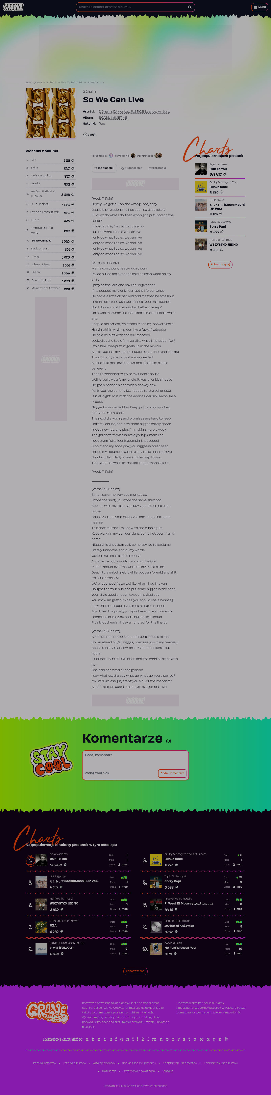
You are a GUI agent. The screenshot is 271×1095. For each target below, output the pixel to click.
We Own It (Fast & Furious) (43, 194)
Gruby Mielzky (218, 182)
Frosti (228, 240)
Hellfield (214, 240)
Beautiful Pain (41, 280)
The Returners (197, 854)
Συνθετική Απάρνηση (179, 926)
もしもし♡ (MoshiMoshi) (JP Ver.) (227, 207)
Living (35, 257)
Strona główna (34, 83)
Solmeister (183, 921)
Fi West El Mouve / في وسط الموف (188, 903)
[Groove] (13, 7)
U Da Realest (39, 204)
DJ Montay (121, 111)
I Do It (35, 220)
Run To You (218, 169)
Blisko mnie (218, 187)
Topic (212, 222)
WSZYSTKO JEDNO (223, 244)
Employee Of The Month (42, 230)
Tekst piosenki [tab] (104, 168)
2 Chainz (51, 83)
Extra (34, 168)
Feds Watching (41, 176)
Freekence (171, 899)
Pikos (167, 921)
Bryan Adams (218, 165)
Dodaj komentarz (172, 773)
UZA (53, 925)
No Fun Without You (180, 948)
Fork (33, 160)
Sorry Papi (217, 226)
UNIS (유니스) (217, 200)
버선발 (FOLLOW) (62, 948)
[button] (260, 7)
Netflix (36, 272)
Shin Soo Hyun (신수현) (64, 921)
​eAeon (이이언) (173, 943)
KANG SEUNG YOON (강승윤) (67, 943)
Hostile (187, 899)
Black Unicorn (40, 249)
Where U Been (41, 265)
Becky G (226, 222)
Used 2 (35, 184)
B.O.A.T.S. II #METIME (72, 83)
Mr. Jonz (164, 111)
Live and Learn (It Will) (44, 212)
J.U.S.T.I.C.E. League (143, 111)
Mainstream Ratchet (46, 288)
